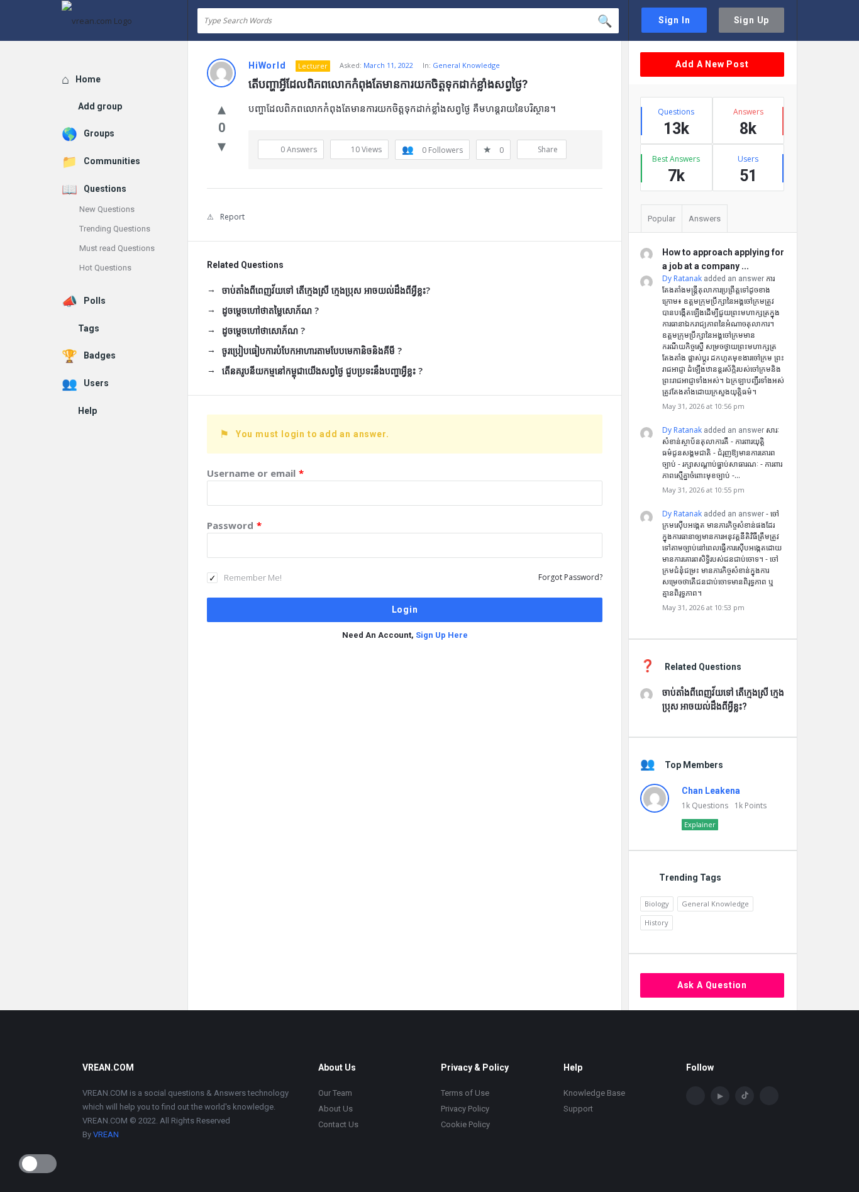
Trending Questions (114, 228)
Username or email (255, 473)
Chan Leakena (711, 791)
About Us (335, 1108)
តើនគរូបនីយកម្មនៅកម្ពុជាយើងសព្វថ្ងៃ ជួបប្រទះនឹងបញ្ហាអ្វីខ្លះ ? (322, 370)
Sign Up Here (442, 635)
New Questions (107, 209)
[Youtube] (720, 1095)
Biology (657, 903)
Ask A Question (712, 985)
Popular (661, 218)
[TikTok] (744, 1095)
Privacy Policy (465, 1108)
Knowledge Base (594, 1093)
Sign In (674, 20)
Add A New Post (711, 64)
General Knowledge (466, 65)
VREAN (106, 1134)
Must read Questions (117, 248)
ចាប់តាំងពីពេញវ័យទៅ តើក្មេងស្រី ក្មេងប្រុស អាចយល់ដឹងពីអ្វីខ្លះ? (326, 290)
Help (87, 411)
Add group (100, 106)
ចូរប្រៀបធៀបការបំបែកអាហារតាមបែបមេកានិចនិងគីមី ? (312, 350)
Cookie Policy (465, 1124)
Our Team (335, 1093)
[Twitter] (769, 1095)
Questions (105, 189)
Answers (705, 218)
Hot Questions (105, 267)
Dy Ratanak (682, 278)
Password (234, 525)
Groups (99, 133)
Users (96, 383)
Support (578, 1108)
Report (232, 216)
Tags (88, 328)
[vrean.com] (125, 20)
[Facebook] (695, 1095)
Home (88, 79)
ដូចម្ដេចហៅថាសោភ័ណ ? (263, 330)
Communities (112, 161)
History (656, 922)
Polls (95, 301)
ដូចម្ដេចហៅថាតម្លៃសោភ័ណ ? (270, 310)
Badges (100, 355)
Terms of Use (465, 1093)
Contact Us (338, 1124)
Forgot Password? (570, 577)
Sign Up (752, 20)
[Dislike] (222, 145)
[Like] (222, 108)
